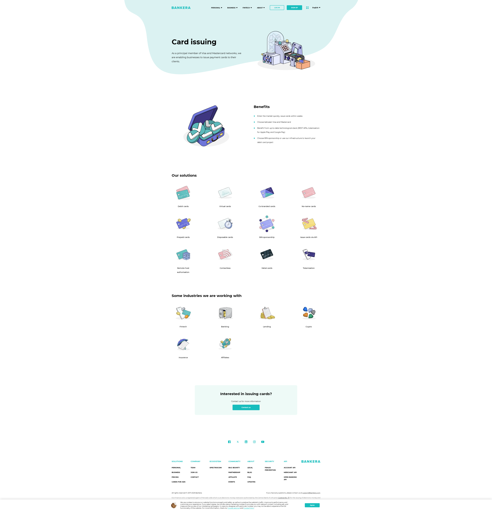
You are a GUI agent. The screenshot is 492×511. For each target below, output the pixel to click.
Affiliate (232, 477)
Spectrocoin (216, 468)
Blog (249, 472)
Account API (289, 468)
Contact (195, 477)
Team (193, 468)
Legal (250, 468)
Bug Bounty (234, 468)
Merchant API (290, 472)
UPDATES (251, 482)
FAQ (249, 477)
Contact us (246, 407)
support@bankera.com (311, 493)
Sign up (294, 8)
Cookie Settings (234, 508)
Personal (176, 468)
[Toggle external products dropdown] (307, 7)
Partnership (234, 472)
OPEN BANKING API (290, 478)
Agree (312, 505)
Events (231, 482)
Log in (277, 8)
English (315, 8)
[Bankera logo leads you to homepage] (181, 7)
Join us (194, 472)
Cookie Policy (249, 508)
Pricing (175, 477)
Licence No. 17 (283, 498)
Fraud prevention (270, 469)
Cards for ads (178, 482)
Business (176, 472)
